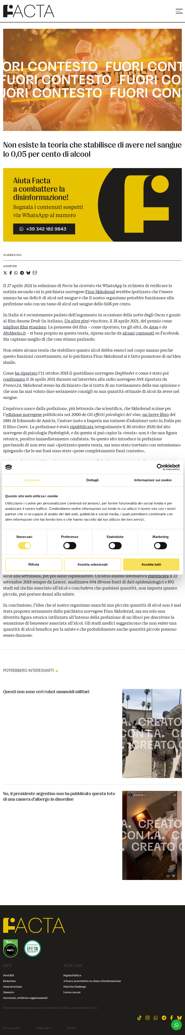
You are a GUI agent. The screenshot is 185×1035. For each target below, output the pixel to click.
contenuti (145, 333)
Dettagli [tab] (92, 480)
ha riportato (26, 373)
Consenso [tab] (32, 480)
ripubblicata (82, 426)
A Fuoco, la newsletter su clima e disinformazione (92, 981)
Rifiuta (33, 564)
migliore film (15, 327)
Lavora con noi (72, 992)
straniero (37, 327)
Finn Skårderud (100, 291)
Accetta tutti (151, 564)
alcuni (129, 333)
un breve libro (155, 414)
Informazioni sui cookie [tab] (152, 480)
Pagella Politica (72, 975)
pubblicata (158, 575)
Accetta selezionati (92, 564)
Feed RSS (8, 975)
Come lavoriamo (12, 986)
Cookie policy (43, 1028)
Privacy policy (11, 1028)
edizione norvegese (24, 414)
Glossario (8, 992)
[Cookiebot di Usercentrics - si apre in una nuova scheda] (160, 467)
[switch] (69, 545)
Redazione (9, 981)
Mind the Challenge (74, 986)
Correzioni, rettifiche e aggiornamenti (25, 998)
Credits (71, 1028)
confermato (14, 379)
